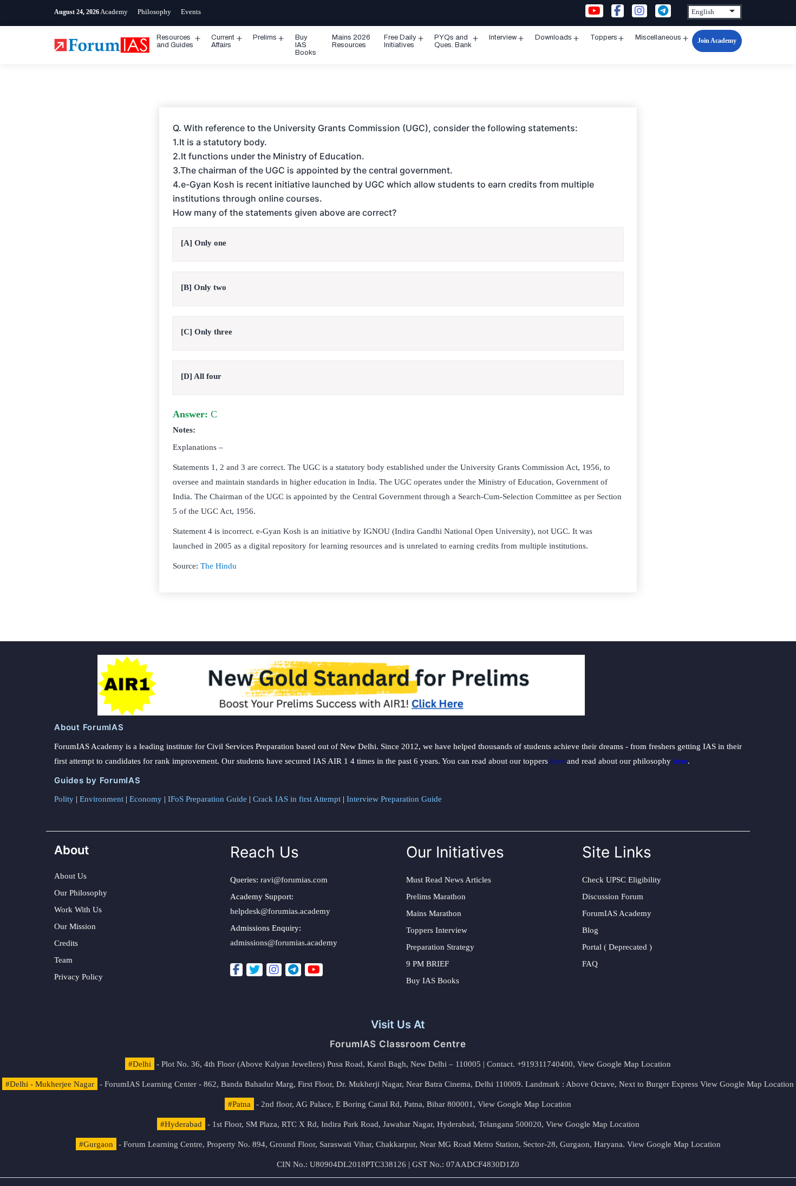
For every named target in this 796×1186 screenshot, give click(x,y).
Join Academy (716, 40)
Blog (590, 930)
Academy (114, 12)
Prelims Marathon (436, 896)
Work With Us (78, 909)
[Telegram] (293, 969)
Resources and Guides (174, 41)
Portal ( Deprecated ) (617, 947)
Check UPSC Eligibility (621, 879)
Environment (101, 799)
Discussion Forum (612, 896)
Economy (145, 799)
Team (63, 960)
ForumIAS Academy (616, 913)
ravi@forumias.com (294, 879)
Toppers (603, 37)
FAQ (590, 963)
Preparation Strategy (440, 947)
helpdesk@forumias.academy (280, 911)
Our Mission (75, 926)
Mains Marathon (433, 913)
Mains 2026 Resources (351, 41)
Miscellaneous (658, 37)
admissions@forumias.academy (283, 942)
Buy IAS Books (305, 45)
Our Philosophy (80, 892)
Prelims (265, 37)
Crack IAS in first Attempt (297, 799)
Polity (64, 799)
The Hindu (218, 566)
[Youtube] (314, 969)
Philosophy (154, 12)
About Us (70, 876)
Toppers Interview (436, 930)
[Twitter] (254, 969)
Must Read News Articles (448, 879)
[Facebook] (236, 969)
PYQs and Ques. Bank (453, 41)
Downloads (553, 37)
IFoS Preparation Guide (207, 799)
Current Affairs (222, 41)
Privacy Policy (78, 976)
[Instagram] (274, 969)
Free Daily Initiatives (400, 41)
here (557, 761)
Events (191, 12)
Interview (503, 37)
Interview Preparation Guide (394, 799)
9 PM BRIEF (427, 963)
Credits (66, 943)
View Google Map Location (624, 1064)
